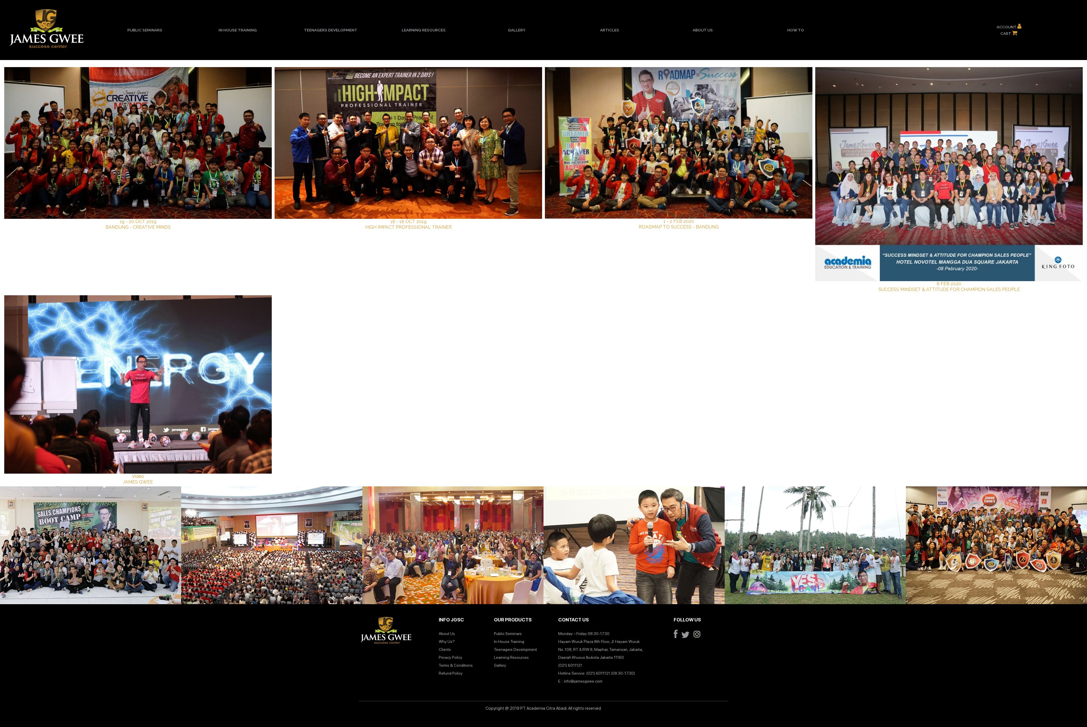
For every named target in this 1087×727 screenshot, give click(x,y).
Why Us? (447, 641)
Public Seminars (144, 30)
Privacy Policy (450, 657)
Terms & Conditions (456, 665)
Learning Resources (424, 30)
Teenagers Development (330, 30)
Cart (1006, 33)
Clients (445, 649)
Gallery (516, 30)
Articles (609, 30)
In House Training (238, 30)
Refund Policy (451, 673)
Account (1007, 27)
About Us (703, 30)
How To (795, 30)
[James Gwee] (386, 631)
